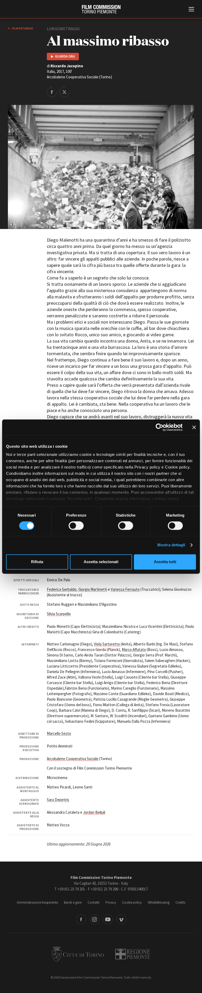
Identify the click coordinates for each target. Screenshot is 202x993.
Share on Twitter (64, 91)
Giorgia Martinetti (92, 589)
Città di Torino (78, 954)
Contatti (93, 902)
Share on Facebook (52, 91)
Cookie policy (132, 902)
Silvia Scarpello (59, 613)
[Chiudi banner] (194, 427)
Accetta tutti (165, 561)
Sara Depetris (58, 799)
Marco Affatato (134, 649)
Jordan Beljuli (94, 812)
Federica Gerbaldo (62, 589)
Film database (22, 28)
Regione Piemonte (132, 954)
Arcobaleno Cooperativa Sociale (72, 758)
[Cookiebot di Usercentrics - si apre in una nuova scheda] (160, 427)
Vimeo (121, 919)
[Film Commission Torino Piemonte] (101, 9)
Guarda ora (65, 56)
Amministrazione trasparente (37, 902)
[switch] (76, 526)
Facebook (81, 919)
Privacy (110, 902)
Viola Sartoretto (107, 643)
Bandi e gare (73, 902)
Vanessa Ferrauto (125, 589)
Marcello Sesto (59, 733)
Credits (180, 902)
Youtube (108, 919)
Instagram (94, 919)
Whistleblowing (158, 902)
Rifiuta (37, 561)
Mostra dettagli (171, 545)
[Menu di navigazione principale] (191, 9)
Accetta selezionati (101, 561)
